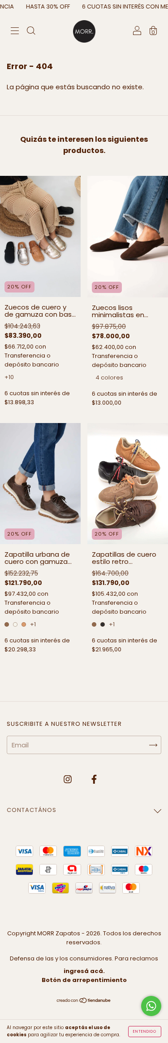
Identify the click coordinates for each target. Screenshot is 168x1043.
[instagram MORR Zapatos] (68, 779)
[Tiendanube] (84, 1000)
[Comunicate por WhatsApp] (151, 1006)
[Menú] (14, 31)
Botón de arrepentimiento (84, 980)
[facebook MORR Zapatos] (94, 779)
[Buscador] (30, 31)
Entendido (144, 1031)
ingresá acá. (84, 971)
